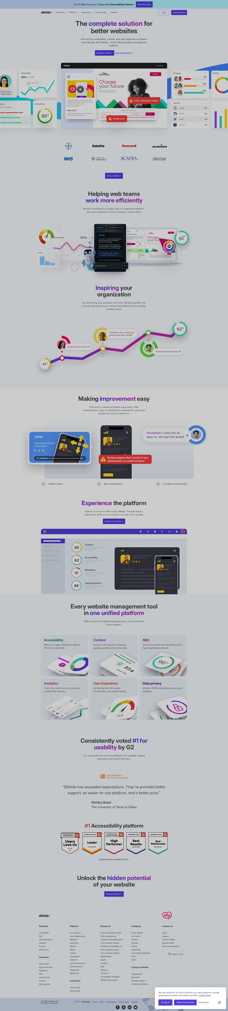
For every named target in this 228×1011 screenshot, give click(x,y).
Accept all (165, 1002)
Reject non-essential (185, 1002)
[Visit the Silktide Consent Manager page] (219, 1002)
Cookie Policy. (205, 995)
